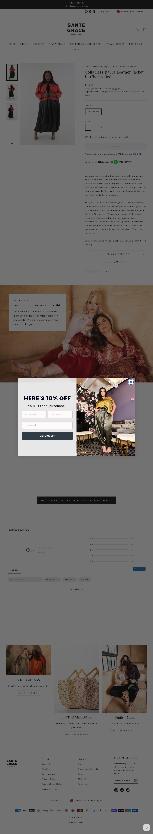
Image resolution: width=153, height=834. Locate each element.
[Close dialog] (131, 382)
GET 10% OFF (47, 435)
